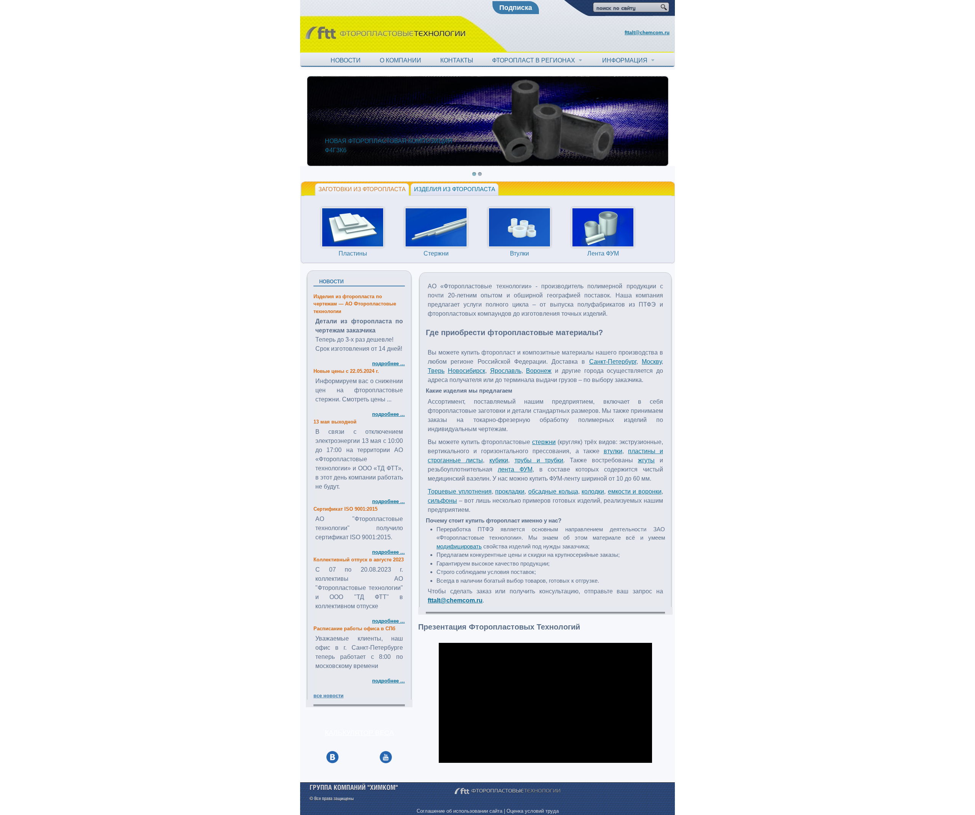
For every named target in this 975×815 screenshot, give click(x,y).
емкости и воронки (635, 491)
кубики (498, 460)
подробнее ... (388, 363)
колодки (593, 491)
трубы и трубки (539, 460)
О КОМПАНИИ (400, 60)
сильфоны (442, 500)
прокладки (509, 491)
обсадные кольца (553, 491)
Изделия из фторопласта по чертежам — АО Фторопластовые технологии (354, 304)
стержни (544, 442)
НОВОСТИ (346, 60)
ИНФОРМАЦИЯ (626, 60)
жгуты (646, 460)
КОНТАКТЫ (456, 60)
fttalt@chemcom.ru (647, 32)
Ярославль (505, 371)
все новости (328, 695)
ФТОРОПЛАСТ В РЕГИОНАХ (535, 60)
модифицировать (459, 546)
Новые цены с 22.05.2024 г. (346, 371)
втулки (613, 451)
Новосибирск (466, 371)
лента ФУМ (515, 469)
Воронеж (538, 371)
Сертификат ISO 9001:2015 (345, 509)
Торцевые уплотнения (460, 491)
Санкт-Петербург (612, 361)
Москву (652, 361)
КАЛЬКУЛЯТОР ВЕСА (359, 733)
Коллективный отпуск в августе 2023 (358, 560)
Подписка (515, 7)
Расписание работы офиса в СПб (354, 628)
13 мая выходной (334, 422)
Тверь (436, 371)
